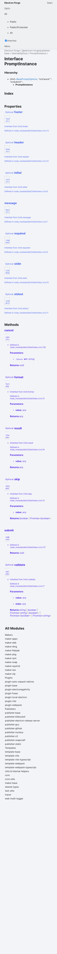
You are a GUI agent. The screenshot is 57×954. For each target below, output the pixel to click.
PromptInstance (38, 53)
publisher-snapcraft (15, 740)
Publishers (10, 708)
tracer (8, 794)
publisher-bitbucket (15, 716)
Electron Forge (12, 2)
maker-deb (10, 642)
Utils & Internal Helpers (17, 771)
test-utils (9, 790)
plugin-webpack (13, 705)
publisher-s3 (11, 736)
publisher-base (12, 712)
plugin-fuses (11, 693)
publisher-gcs (12, 724)
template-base (12, 751)
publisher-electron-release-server (22, 720)
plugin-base (11, 685)
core (7, 775)
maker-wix (10, 670)
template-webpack (15, 763)
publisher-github (13, 728)
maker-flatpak (12, 650)
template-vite (12, 755)
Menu (7, 46)
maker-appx (11, 638)
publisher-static (13, 744)
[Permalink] (25, 112)
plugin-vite (10, 701)
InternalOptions (20, 53)
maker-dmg (11, 646)
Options (7, 8)
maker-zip (10, 673)
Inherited (11, 40)
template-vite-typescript (18, 759)
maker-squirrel (12, 666)
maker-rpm (10, 658)
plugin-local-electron (16, 697)
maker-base (11, 783)
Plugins (8, 677)
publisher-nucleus (14, 732)
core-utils (10, 779)
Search (50, 2)
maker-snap (11, 662)
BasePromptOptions (26, 79)
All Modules (14, 628)
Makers (9, 634)
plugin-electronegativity (17, 689)
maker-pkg (10, 654)
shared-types (12, 786)
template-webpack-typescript (20, 767)
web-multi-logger (14, 798)
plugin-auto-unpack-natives (19, 681)
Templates (10, 747)
